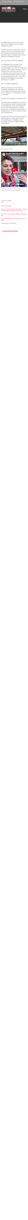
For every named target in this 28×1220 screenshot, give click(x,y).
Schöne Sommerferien (6, 206)
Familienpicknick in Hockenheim (8, 223)
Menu (24, 9)
